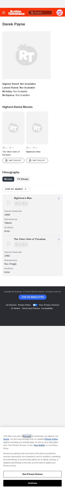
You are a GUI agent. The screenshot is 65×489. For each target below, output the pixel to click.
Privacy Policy (51, 439)
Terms (6, 439)
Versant (27, 436)
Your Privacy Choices (49, 305)
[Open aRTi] (59, 12)
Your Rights (39, 445)
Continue (32, 483)
